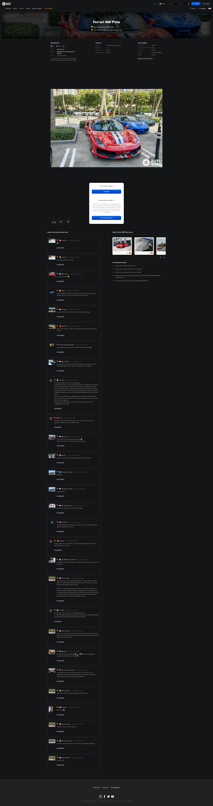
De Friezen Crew (66, 506)
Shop (28, 8)
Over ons (96, 787)
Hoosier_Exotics (66, 741)
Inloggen (203, 8)
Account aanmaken (106, 218)
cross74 (63, 240)
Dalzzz (63, 291)
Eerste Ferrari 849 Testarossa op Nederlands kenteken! (131, 281)
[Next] (164, 257)
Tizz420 (61, 380)
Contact (105, 787)
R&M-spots (65, 274)
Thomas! (64, 309)
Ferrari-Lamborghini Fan (66, 345)
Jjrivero (63, 455)
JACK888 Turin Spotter (68, 560)
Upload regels (37, 8)
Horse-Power (60, 49)
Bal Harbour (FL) (61, 51)
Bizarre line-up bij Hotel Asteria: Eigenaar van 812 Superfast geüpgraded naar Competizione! (138, 276)
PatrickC (64, 707)
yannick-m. (64, 326)
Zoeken (197, 4)
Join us (21, 8)
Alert (194, 8)
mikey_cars (64, 437)
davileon (64, 651)
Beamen (61, 541)
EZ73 (60, 418)
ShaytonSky (65, 362)
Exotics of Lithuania (67, 670)
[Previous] (160, 257)
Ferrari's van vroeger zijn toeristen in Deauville (128, 269)
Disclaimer (128, 801)
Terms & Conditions (106, 801)
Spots (163, 3)
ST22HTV (64, 522)
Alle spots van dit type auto (145, 58)
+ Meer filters (206, 4)
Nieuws (155, 3)
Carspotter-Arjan (66, 472)
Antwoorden (60, 248)
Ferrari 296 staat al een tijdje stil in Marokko (128, 272)
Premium (49, 8)
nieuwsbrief (115, 787)
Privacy (118, 801)
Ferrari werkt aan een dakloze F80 (125, 266)
